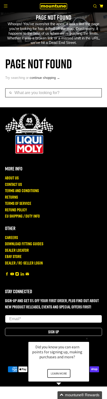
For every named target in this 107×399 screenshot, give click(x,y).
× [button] (87, 338)
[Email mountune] (27, 274)
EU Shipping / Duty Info (22, 216)
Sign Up (53, 331)
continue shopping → (45, 78)
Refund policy (16, 209)
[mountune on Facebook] (7, 274)
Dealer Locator (17, 250)
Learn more (59, 373)
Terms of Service (18, 203)
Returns (11, 197)
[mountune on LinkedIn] (22, 274)
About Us (12, 177)
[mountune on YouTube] (12, 274)
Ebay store (13, 256)
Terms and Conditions (22, 190)
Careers (11, 237)
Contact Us (13, 184)
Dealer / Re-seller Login (24, 263)
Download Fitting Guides (24, 243)
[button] (64, 395)
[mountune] (53, 6)
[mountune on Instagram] (17, 274)
